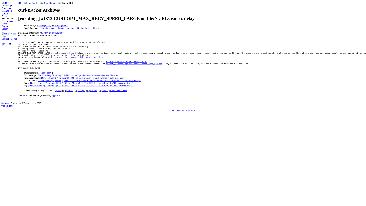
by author (92, 90)
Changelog (7, 11)
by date (58, 90)
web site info (7, 106)
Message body (44, 25)
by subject (80, 90)
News (4, 16)
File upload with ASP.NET (183, 110)
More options (61, 25)
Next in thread (83, 28)
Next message (48, 28)
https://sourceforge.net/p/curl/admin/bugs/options (134, 64)
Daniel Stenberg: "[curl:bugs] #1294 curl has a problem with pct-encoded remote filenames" (82, 78)
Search (5, 29)
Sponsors (6, 43)
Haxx (4, 46)
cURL (21, 3)
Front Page (7, 5)
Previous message (66, 28)
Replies (96, 28)
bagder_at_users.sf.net (51, 33)
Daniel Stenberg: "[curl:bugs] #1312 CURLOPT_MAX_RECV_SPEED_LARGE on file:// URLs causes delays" (89, 80)
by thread (69, 90)
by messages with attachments (113, 90)
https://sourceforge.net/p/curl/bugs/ (126, 62)
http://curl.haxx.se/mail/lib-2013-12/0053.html (77, 57)
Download (6, 8)
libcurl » (5, 23)
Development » (9, 21)
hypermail (56, 95)
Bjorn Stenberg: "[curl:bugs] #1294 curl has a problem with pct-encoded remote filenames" (78, 75)
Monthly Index (51, 3)
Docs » (5, 13)
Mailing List (33, 3)
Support (5, 26)
